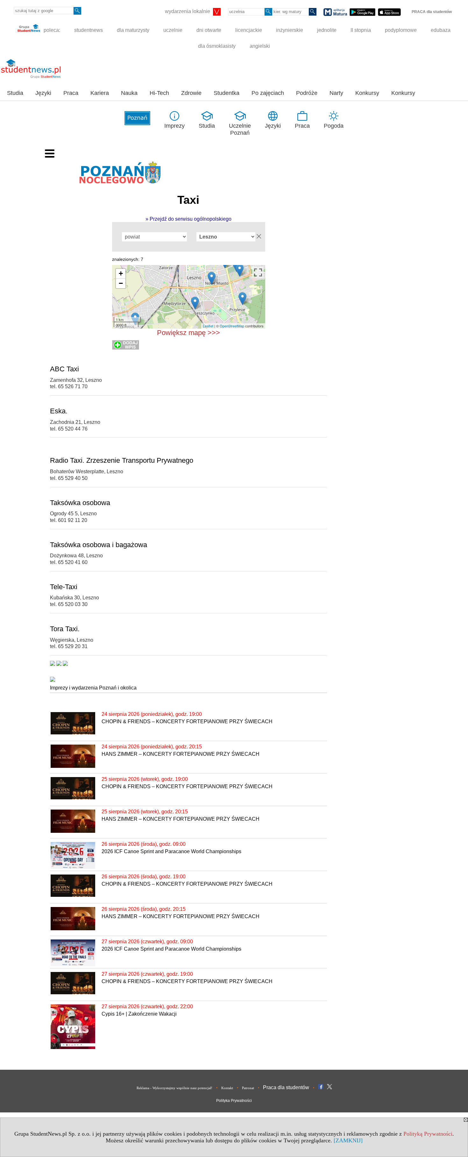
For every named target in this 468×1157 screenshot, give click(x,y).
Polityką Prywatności (427, 1134)
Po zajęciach (268, 93)
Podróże (306, 93)
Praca (70, 93)
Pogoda (334, 126)
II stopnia (361, 30)
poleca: (51, 30)
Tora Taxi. (65, 629)
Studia (15, 93)
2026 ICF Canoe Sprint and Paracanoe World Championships (171, 851)
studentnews (88, 30)
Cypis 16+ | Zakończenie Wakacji (139, 1014)
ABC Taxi (64, 369)
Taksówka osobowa (80, 503)
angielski (260, 46)
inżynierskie (289, 30)
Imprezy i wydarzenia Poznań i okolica (93, 687)
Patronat (248, 1088)
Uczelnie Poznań (240, 129)
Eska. (58, 411)
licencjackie (248, 30)
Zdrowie (191, 93)
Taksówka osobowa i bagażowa (98, 545)
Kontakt (227, 1088)
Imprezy (174, 126)
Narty (336, 93)
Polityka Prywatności (234, 1100)
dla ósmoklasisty (217, 46)
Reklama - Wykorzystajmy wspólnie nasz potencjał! (174, 1088)
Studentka (226, 93)
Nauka (129, 93)
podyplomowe (401, 30)
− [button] (121, 283)
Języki (43, 93)
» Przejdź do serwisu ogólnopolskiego (188, 219)
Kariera (99, 93)
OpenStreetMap (232, 325)
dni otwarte (208, 30)
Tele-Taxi (63, 587)
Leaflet (208, 325)
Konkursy (367, 93)
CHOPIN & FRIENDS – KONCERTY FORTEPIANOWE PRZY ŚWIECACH (187, 721)
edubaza (440, 30)
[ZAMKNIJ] (348, 1140)
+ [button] (121, 273)
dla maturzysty (133, 30)
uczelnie (172, 30)
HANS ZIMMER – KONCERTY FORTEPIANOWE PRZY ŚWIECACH (180, 754)
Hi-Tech (159, 93)
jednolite (327, 30)
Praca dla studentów (286, 1087)
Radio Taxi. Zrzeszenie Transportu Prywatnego (121, 460)
